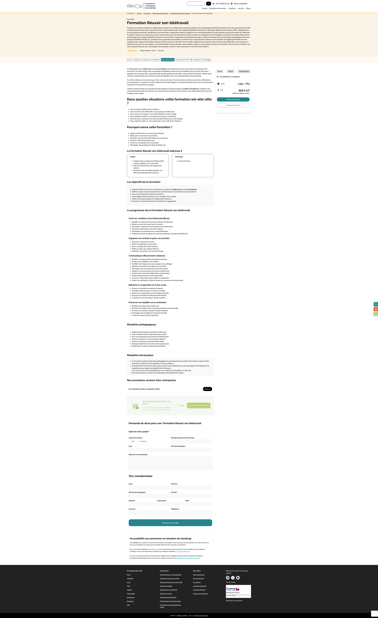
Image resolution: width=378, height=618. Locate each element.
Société (174, 492)
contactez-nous (154, 549)
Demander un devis (233, 105)
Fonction (132, 509)
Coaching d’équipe (199, 590)
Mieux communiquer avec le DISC (171, 582)
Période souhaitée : (178, 446)
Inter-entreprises (199, 575)
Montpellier (131, 593)
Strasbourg (130, 597)
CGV (190, 615)
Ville (187, 501)
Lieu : (131, 446)
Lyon (128, 582)
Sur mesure (197, 582)
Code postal (162, 501)
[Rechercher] (208, 4)
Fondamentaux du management (170, 575)
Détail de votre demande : (138, 454)
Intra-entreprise (198, 578)
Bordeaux (130, 601)
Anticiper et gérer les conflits (169, 578)
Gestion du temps (166, 593)
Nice (128, 586)
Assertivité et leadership (168, 597)
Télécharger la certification (234, 600)
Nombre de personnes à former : (183, 438)
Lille (128, 605)
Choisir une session (233, 99)
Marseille (130, 578)
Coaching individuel (199, 586)
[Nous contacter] (239, 3)
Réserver (208, 389)
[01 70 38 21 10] (221, 3)
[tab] (219, 71)
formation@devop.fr (183, 551)
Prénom (174, 484)
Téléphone (175, 509)
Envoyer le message (170, 522)
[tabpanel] (233, 93)
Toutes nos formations (200, 593)
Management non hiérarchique (170, 601)
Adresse (132, 501)
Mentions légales (182, 615)
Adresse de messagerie (137, 492)
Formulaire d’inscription (200, 615)
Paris (128, 575)
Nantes (129, 590)
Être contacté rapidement (200, 405)
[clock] (218, 83)
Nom (131, 484)
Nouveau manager (166, 586)
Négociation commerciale (168, 590)
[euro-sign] (218, 90)
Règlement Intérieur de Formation (188, 558)
